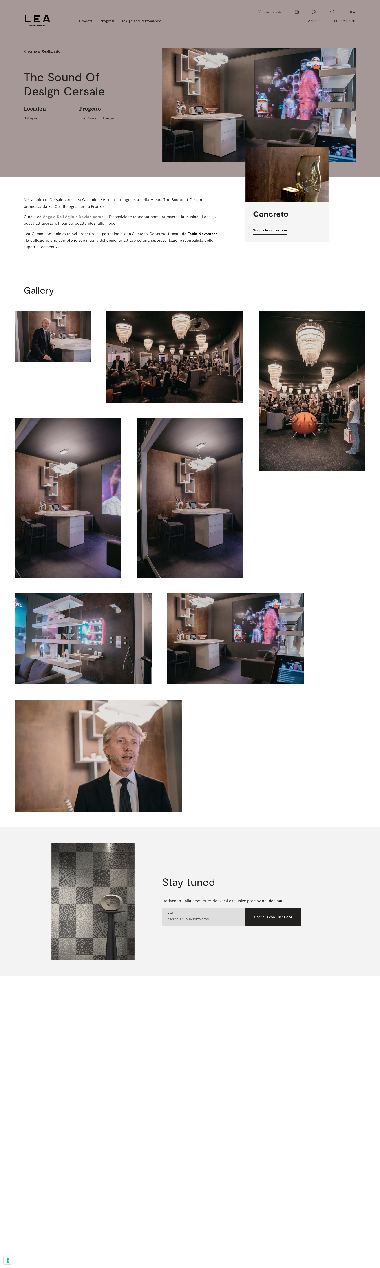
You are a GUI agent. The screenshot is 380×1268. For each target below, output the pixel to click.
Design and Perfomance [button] (141, 21)
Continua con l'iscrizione (273, 917)
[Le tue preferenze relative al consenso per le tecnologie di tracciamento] (8, 1260)
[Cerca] (332, 11)
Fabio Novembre (202, 233)
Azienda (314, 21)
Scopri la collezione (270, 230)
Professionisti (344, 21)
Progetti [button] (107, 21)
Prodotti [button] (86, 21)
